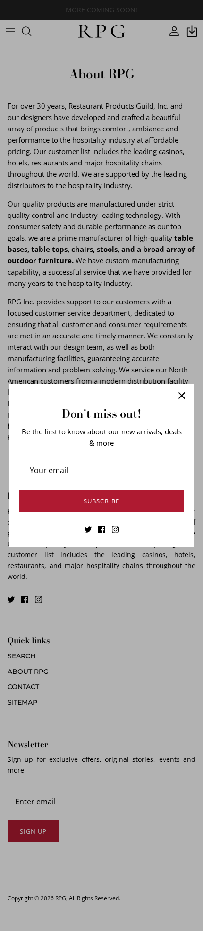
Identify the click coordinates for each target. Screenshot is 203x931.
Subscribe (101, 501)
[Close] (181, 395)
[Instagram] (115, 529)
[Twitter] (88, 529)
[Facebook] (101, 529)
